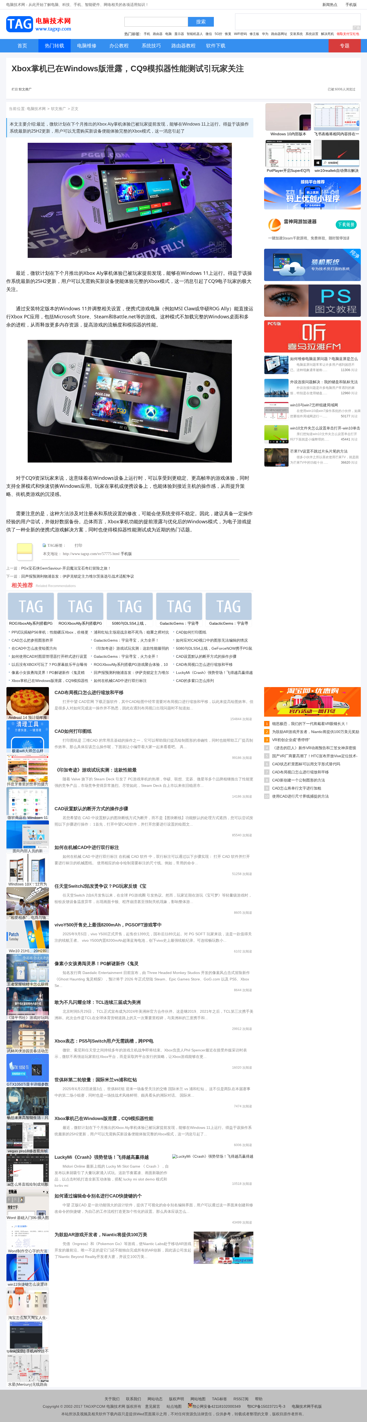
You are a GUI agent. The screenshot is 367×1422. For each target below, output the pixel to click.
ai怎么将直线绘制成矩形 (28, 1184)
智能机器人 (195, 34)
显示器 (179, 34)
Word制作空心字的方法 (27, 1251)
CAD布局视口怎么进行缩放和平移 (204, 664)
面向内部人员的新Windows (28, 851)
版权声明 (176, 1399)
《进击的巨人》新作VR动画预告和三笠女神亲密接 (314, 748)
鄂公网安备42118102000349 (216, 1406)
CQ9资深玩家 (40, 478)
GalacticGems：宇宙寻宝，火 (179, 624)
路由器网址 (279, 34)
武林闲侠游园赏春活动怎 (27, 1051)
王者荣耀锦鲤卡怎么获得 (27, 984)
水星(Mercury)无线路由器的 (27, 1384)
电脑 (168, 34)
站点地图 (174, 1406)
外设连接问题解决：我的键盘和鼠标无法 (324, 382)
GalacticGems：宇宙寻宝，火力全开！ (126, 640)
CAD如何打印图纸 (191, 632)
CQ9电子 (217, 281)
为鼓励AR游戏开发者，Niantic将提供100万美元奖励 (315, 732)
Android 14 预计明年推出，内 (28, 717)
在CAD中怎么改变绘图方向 (34, 648)
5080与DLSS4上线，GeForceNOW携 (129, 624)
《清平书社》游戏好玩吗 (27, 1017)
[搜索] (189, 23)
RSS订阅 (241, 1399)
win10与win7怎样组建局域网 (314, 405)
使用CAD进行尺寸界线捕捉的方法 (300, 796)
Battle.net (124, 316)
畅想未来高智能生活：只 (27, 1117)
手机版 (351, 4)
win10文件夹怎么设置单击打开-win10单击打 (325, 428)
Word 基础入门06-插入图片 (28, 1217)
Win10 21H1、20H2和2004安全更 (27, 951)
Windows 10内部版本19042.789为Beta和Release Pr (288, 134)
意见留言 (152, 1406)
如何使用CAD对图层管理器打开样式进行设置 (49, 656)
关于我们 (112, 1399)
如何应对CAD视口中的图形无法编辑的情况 (212, 640)
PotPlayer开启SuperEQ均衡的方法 (288, 171)
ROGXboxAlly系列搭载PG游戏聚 (31, 624)
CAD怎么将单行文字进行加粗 (296, 788)
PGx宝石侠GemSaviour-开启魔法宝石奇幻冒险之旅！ (66, 568)
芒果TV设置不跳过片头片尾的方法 (319, 451)
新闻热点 (329, 4)
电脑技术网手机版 (307, 1406)
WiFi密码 (240, 34)
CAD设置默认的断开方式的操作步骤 (206, 656)
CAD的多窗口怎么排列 (195, 680)
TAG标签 (219, 1399)
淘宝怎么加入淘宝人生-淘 (27, 1318)
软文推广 (25, 89)
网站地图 (198, 1399)
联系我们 (133, 1399)
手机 (147, 34)
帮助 (258, 1399)
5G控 (218, 34)
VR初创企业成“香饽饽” (291, 740)
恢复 (228, 34)
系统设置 (311, 34)
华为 (265, 34)
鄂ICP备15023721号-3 (266, 1406)
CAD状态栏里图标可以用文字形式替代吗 (306, 764)
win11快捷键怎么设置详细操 (28, 1284)
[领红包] (312, 715)
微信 (209, 34)
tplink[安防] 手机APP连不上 (28, 1351)
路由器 (158, 34)
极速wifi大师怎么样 (28, 751)
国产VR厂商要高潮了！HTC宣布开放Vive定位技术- (315, 756)
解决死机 (327, 34)
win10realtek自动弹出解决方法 (337, 171)
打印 (78, 545)
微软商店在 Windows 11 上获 (28, 817)
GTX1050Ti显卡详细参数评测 (28, 1084)
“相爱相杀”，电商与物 (27, 917)
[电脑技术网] (39, 31)
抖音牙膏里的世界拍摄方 (27, 784)
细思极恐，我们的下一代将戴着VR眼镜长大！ (313, 723)
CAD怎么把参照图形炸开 (32, 640)
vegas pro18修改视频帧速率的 (28, 1151)
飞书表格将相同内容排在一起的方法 (336, 134)
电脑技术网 (36, 108)
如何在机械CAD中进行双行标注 (120, 680)
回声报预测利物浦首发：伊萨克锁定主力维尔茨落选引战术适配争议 (77, 576)
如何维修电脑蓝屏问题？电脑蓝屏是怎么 (324, 359)
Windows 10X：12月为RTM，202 (27, 884)
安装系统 (296, 34)
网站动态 (155, 1399)
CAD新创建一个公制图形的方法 (298, 780)
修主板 (254, 34)
